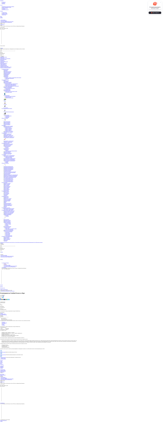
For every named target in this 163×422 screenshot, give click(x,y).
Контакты (1, 366)
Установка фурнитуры (5, 9)
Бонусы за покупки (3, 354)
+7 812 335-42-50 (6, 22)
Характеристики (4, 322)
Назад (5, 263)
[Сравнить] (2, 297)
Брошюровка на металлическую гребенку (8, 6)
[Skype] (7, 299)
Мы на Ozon (2, 374)
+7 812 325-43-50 (3, 20)
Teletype (1, 375)
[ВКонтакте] (0, 299)
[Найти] (1, 55)
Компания (1, 364)
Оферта (1, 421)
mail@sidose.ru (2, 24)
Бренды (1, 362)
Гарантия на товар (3, 371)
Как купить (3, 323)
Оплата (3, 324)
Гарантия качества (3, 357)
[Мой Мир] (3, 299)
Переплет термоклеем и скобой (6, 7)
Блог (1, 363)
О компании (4, 2)
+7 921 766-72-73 (6, 21)
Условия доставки (4, 13)
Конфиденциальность (3, 420)
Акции (1, 361)
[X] (4, 299)
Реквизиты (3, 3)
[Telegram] (9, 299)
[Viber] (5, 299)
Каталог (1, 360)
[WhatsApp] (6, 299)
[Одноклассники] (2, 299)
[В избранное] (2, 296)
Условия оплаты (4, 12)
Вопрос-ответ (4, 14)
